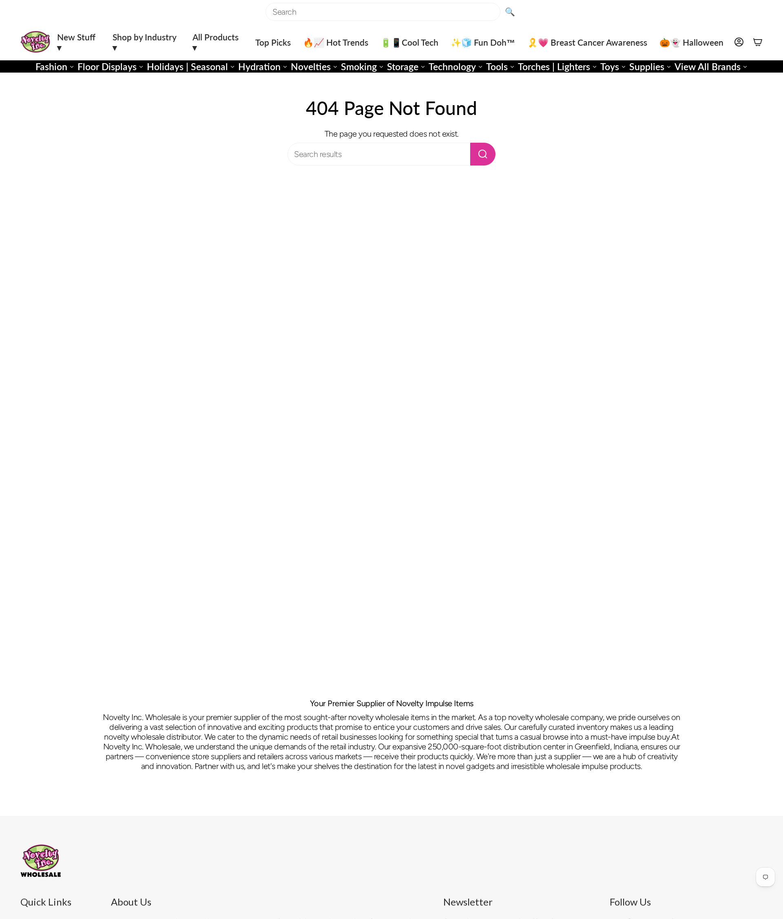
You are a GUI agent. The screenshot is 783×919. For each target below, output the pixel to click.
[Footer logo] (40, 860)
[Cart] (757, 42)
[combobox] (382, 12)
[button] (78, 42)
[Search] (482, 154)
